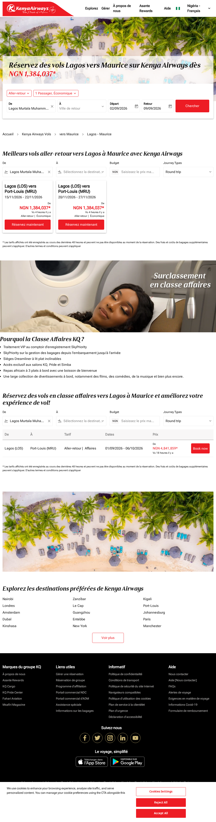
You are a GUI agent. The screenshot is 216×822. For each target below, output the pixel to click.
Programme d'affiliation (71, 686)
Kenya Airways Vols (36, 134)
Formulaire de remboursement (188, 710)
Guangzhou (81, 612)
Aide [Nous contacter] (183, 680)
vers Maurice (69, 134)
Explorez (91, 8)
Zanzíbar (79, 599)
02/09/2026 (118, 108)
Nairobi (8, 599)
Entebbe (79, 619)
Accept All (161, 813)
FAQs (172, 686)
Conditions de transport (124, 680)
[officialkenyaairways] (110, 738)
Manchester (152, 626)
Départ (114, 103)
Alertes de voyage (180, 692)
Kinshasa (9, 626)
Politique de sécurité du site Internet (131, 686)
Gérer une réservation (70, 674)
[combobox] (29, 108)
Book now (200, 449)
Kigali (147, 599)
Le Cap (78, 606)
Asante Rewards (146, 8)
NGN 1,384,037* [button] (32, 74)
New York (80, 626)
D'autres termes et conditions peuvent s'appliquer (53, 246)
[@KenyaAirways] (97, 738)
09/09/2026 (152, 108)
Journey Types (172, 163)
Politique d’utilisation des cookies (130, 698)
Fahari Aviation (12, 698)
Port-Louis (151, 606)
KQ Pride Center (13, 692)
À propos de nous (122, 8)
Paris (147, 619)
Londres (9, 606)
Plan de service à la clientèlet (127, 704)
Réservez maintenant (28, 225)
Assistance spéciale (68, 704)
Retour (148, 103)
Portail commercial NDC (71, 692)
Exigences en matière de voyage (189, 698)
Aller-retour (17, 93)
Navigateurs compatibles (125, 692)
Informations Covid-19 (183, 704)
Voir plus (108, 638)
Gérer (105, 8)
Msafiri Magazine (14, 704)
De (10, 103)
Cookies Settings (160, 791)
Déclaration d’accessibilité (125, 717)
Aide (167, 8)
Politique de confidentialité (125, 674)
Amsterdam (11, 612)
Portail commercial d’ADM (72, 698)
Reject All (160, 802)
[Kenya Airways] (85, 738)
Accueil (8, 134)
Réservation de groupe (70, 680)
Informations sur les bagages (75, 710)
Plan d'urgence (118, 710)
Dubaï (7, 619)
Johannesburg (154, 612)
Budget (114, 163)
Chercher (192, 106)
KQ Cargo (9, 686)
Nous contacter (178, 674)
